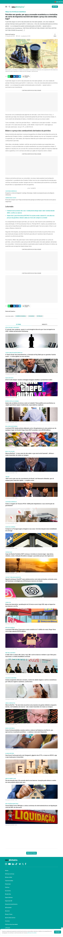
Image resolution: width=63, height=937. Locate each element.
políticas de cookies (31, 932)
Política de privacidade (11, 924)
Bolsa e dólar (8, 877)
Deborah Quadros (10, 34)
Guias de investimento (11, 904)
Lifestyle (7, 927)
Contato (7, 921)
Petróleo (39, 316)
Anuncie (7, 911)
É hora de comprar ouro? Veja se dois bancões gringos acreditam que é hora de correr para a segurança (30, 200)
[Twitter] (23, 864)
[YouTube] (9, 864)
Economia (31, 316)
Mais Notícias (31, 853)
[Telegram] (20, 864)
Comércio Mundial (21, 316)
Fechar (57, 932)
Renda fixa (8, 894)
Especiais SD (8, 900)
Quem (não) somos (10, 917)
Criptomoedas (9, 880)
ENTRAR (55, 6)
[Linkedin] (13, 864)
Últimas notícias (9, 874)
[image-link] (31, 341)
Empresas (8, 884)
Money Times (8, 914)
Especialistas (9, 897)
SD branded (8, 907)
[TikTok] (16, 864)
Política (7, 887)
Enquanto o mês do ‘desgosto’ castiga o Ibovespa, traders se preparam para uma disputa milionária (29, 193)
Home (6, 870)
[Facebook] (25, 864)
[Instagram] (6, 864)
